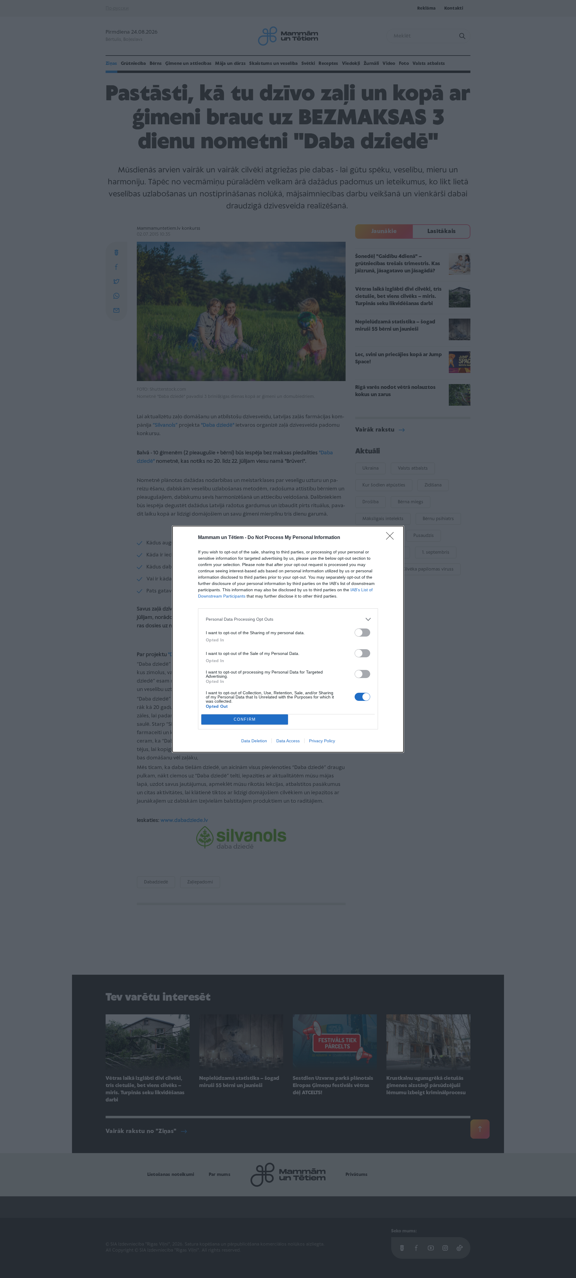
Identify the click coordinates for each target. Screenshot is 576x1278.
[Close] (392, 538)
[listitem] (288, 619)
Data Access (288, 740)
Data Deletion (254, 740)
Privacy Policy (322, 740)
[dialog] (288, 639)
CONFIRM (245, 719)
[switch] (362, 632)
